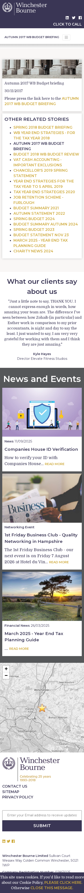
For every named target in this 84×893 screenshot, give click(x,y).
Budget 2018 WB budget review (46, 154)
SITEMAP (10, 792)
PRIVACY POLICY (17, 797)
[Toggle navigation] (66, 37)
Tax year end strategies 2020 (44, 192)
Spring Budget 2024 (34, 219)
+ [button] (6, 669)
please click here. (63, 882)
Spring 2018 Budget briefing (42, 127)
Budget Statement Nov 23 (41, 235)
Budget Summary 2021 (36, 208)
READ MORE (55, 464)
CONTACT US (14, 786)
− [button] (6, 675)
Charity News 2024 (33, 251)
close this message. (51, 888)
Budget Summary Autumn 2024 (45, 224)
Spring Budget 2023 (33, 230)
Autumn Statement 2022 (39, 213)
